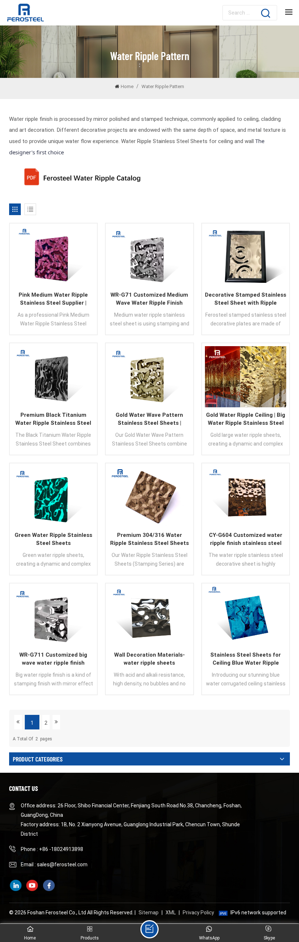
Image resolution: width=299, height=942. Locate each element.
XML (171, 912)
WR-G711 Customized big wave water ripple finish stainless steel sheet (53, 659)
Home (127, 86)
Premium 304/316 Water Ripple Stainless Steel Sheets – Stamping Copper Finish (149, 539)
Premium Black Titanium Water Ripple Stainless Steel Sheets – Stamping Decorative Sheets (53, 419)
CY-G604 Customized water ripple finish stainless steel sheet (245, 539)
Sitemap (149, 912)
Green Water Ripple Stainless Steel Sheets (53, 539)
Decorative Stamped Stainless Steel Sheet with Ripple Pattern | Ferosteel (245, 299)
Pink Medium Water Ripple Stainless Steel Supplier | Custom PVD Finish (53, 299)
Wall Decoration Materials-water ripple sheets (149, 659)
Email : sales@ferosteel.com (54, 864)
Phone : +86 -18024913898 (52, 849)
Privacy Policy (198, 912)
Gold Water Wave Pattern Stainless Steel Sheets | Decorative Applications (149, 419)
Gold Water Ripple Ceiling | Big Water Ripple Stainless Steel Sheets (245, 419)
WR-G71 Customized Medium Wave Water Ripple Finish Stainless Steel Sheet (149, 299)
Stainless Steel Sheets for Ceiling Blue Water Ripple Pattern (245, 659)
